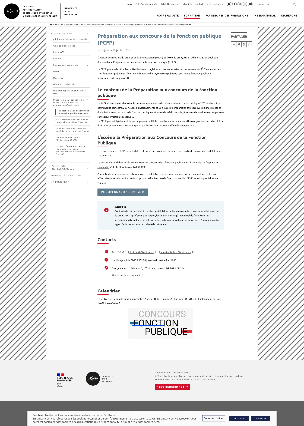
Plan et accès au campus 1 (126, 275)
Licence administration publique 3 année (188, 103)
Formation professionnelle (62, 167)
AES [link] (185, 57)
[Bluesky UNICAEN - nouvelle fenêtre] (229, 4)
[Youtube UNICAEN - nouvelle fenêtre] (250, 4)
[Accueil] (51, 24)
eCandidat (103, 166)
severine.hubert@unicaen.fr (175, 251)
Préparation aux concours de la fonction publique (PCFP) (168, 24)
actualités (187, 3)
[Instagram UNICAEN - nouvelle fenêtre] (240, 4)
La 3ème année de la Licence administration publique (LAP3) (72, 130)
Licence (57, 58)
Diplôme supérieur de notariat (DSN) (69, 92)
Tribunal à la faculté (66, 175)
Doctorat (58, 78)
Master (57, 71)
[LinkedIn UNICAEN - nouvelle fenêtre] (245, 4)
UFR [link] (170, 57)
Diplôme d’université (64, 84)
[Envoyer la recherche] (294, 4)
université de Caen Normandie (142, 3)
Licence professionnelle (66, 65)
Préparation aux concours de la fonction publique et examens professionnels (68, 102)
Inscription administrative (121, 192)
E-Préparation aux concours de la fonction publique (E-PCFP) (72, 121)
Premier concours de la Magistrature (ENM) (68, 138)
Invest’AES (58, 52)
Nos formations (61, 33)
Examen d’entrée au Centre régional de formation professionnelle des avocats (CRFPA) (70, 150)
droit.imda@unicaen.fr (141, 251)
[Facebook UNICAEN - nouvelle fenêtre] (234, 4)
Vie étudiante (60, 182)
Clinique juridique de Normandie (70, 39)
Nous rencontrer (170, 386)
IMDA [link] (159, 57)
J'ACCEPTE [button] (239, 418)
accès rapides (214, 3)
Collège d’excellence (64, 45)
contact (199, 3)
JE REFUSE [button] (260, 418)
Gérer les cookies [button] (214, 418)
